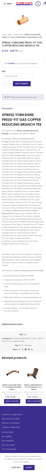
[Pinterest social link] (28, 349)
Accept (29, 467)
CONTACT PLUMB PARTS (12, 414)
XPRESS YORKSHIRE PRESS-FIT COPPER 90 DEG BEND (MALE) (12, 387)
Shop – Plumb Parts (15, 34)
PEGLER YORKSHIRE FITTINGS (24, 338)
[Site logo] (24, 3)
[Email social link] (25, 349)
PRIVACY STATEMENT (11, 423)
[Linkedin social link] (31, 349)
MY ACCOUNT (8, 432)
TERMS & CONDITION (11, 427)
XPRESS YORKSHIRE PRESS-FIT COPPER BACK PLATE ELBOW (34, 387)
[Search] (38, 3)
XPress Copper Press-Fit (12, 394)
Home (4, 34)
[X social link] (22, 349)
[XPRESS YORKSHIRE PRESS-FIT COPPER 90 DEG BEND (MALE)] (12, 372)
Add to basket (21, 84)
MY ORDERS (7, 436)
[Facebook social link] (19, 349)
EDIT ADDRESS (8, 441)
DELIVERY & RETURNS (11, 419)
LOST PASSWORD (9, 449)
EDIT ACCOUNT (8, 445)
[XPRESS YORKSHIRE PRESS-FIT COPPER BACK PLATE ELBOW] (34, 372)
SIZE (3, 71)
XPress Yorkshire (25, 345)
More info (16, 467)
